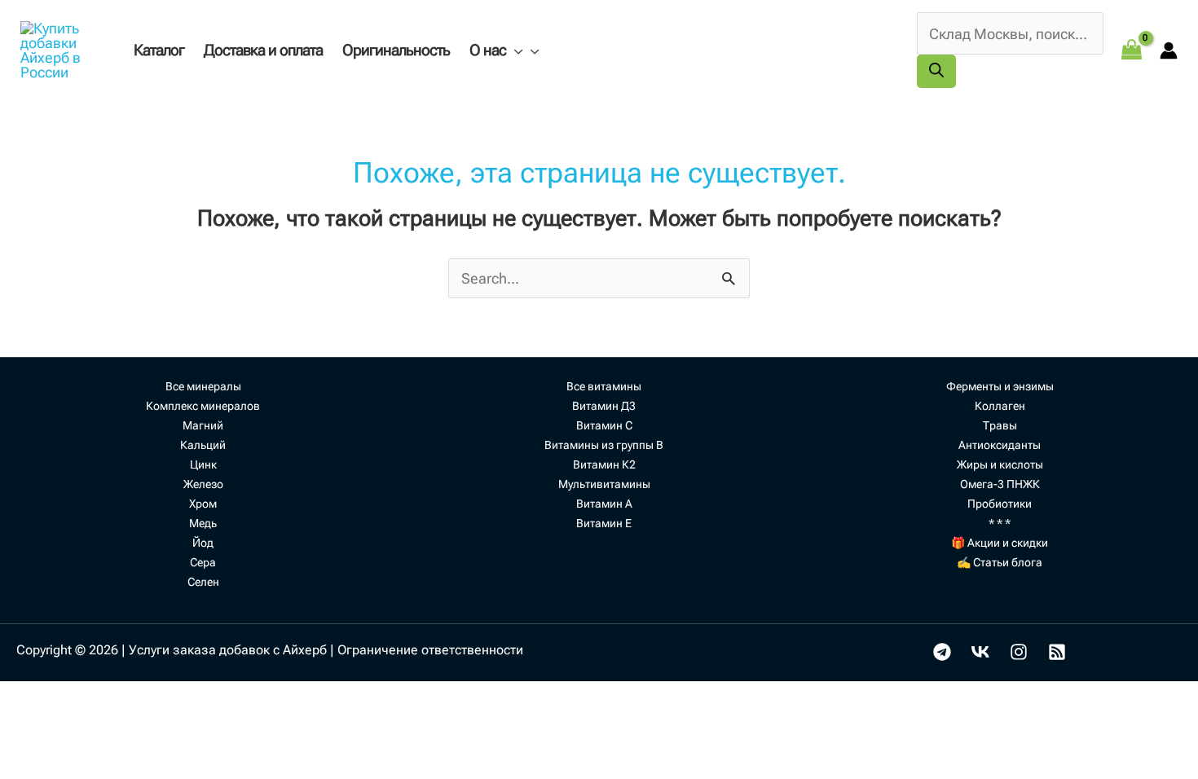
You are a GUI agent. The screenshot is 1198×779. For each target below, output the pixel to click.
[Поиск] (936, 71)
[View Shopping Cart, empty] (1131, 50)
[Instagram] (1019, 652)
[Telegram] (942, 652)
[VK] (980, 652)
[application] (514, 50)
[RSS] (1057, 652)
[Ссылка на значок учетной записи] (1169, 50)
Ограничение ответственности (430, 650)
